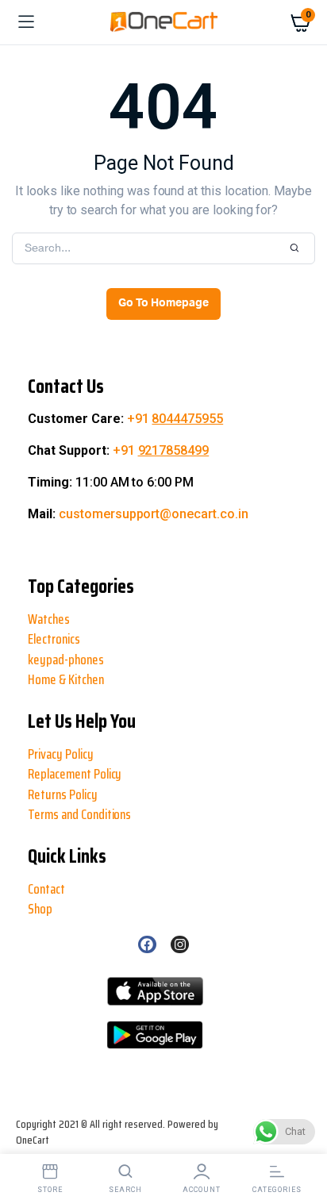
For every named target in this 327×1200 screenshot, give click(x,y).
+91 (175, 418)
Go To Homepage (163, 303)
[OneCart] (163, 22)
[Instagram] (179, 944)
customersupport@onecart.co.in (153, 513)
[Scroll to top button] (25, 1136)
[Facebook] (147, 944)
